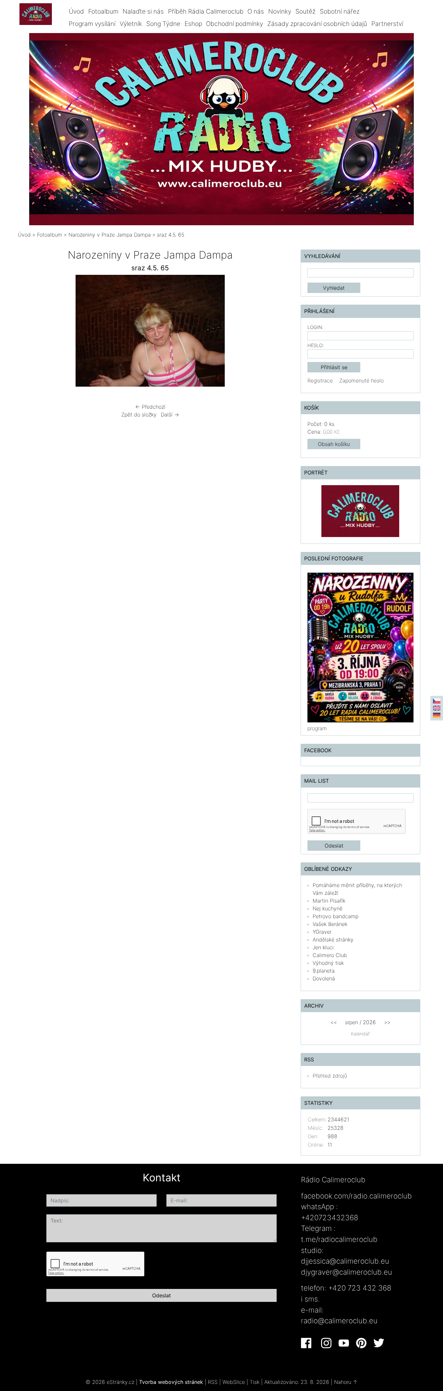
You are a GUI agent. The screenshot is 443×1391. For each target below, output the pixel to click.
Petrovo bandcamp (335, 916)
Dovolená (324, 978)
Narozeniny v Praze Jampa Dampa (109, 234)
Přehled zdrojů (330, 1075)
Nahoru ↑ (346, 1382)
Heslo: (315, 345)
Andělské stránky (333, 939)
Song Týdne (163, 24)
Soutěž (305, 11)
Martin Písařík (329, 900)
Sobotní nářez (340, 11)
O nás (255, 11)
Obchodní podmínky (234, 24)
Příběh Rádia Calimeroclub (206, 11)
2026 (369, 1022)
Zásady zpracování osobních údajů (317, 24)
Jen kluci (323, 947)
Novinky (279, 11)
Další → (170, 414)
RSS (213, 1382)
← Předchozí (150, 406)
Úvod (76, 11)
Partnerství (387, 24)
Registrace (320, 380)
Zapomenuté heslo (361, 380)
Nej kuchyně (327, 908)
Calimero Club (330, 955)
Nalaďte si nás (143, 11)
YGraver (322, 932)
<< (333, 1022)
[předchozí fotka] (28, 332)
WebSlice (233, 1382)
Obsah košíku (334, 444)
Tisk (254, 1382)
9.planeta (324, 970)
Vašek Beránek (330, 924)
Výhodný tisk (328, 963)
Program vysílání (92, 24)
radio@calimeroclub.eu (339, 1320)
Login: (315, 327)
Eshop (193, 24)
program (317, 728)
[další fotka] (272, 332)
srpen (351, 1022)
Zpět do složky (139, 414)
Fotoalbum (103, 11)
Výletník (131, 24)
